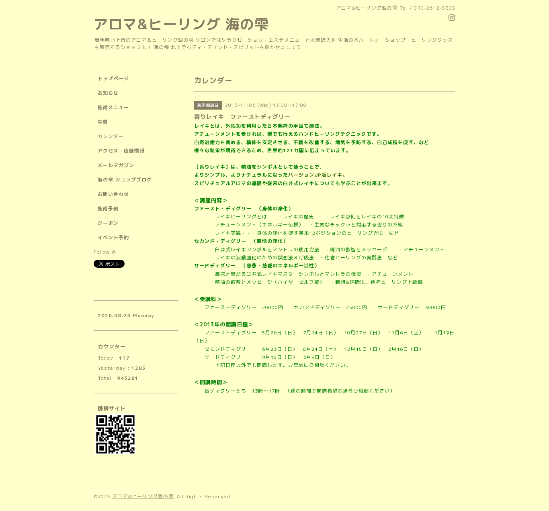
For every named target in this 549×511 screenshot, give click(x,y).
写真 (103, 121)
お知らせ (108, 93)
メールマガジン (116, 165)
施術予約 (108, 208)
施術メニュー (113, 107)
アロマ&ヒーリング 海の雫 (181, 24)
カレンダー (111, 136)
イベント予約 (113, 237)
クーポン (108, 223)
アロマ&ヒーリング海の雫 (143, 496)
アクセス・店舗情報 (121, 150)
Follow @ (105, 251)
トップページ (113, 78)
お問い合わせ (113, 194)
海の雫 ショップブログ (125, 179)
